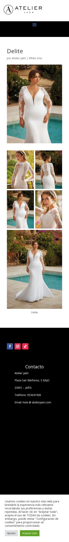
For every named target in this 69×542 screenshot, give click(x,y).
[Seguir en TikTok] (25, 346)
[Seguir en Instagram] (18, 346)
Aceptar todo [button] (29, 533)
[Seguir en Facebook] (10, 346)
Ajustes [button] (11, 533)
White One (35, 58)
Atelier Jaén (19, 58)
